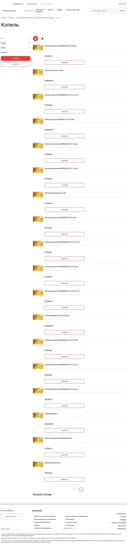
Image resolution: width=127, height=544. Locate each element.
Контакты (39, 11)
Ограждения (69, 525)
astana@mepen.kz (18, 4)
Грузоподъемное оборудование (76, 516)
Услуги (50, 10)
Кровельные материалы (42, 522)
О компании (40, 10)
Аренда (59, 10)
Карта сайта (5, 529)
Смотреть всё (68, 528)
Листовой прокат (71, 522)
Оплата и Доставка (72, 10)
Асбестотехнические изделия (44, 516)
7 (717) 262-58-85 (31, 4)
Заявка (121, 11)
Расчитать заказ (11, 516)
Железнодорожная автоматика (45, 519)
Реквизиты (122, 529)
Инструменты (70, 519)
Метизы (37, 525)
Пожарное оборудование (43, 528)
